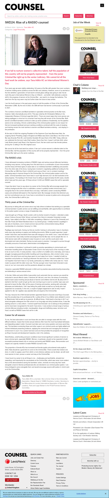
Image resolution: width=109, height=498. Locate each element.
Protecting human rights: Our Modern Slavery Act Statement (92, 467)
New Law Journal (61, 458)
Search (66, 16)
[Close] (105, 493)
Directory (33, 460)
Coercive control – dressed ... (84, 378)
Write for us (34, 474)
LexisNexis (59, 463)
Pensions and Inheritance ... (83, 313)
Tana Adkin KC (29, 27)
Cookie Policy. (60, 496)
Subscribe (78, 16)
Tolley (58, 460)
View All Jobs (98, 24)
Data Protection (61, 480)
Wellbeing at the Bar (37, 480)
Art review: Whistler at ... (82, 337)
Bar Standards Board (37, 485)
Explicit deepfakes (80, 369)
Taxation (58, 469)
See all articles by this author (34, 392)
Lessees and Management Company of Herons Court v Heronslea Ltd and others (87, 417)
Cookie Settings (81, 493)
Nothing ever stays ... (90, 88)
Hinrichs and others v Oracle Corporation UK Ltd (88, 423)
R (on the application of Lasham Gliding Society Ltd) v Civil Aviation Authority (86, 434)
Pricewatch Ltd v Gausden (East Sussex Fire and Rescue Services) (88, 428)
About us (33, 472)
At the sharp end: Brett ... (82, 349)
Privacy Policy (60, 483)
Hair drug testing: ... (80, 294)
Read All (101, 85)
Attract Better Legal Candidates (40, 488)
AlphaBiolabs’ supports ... (82, 324)
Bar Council (34, 477)
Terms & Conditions (62, 486)
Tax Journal (59, 466)
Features (33, 466)
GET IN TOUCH (12, 480)
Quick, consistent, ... (81, 286)
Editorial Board (35, 469)
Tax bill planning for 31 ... (82, 303)
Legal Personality (19, 29)
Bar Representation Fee (38, 483)
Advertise (90, 16)
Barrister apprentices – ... (82, 358)
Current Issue (35, 463)
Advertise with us (93, 461)
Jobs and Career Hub (37, 458)
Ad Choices (36, 496)
